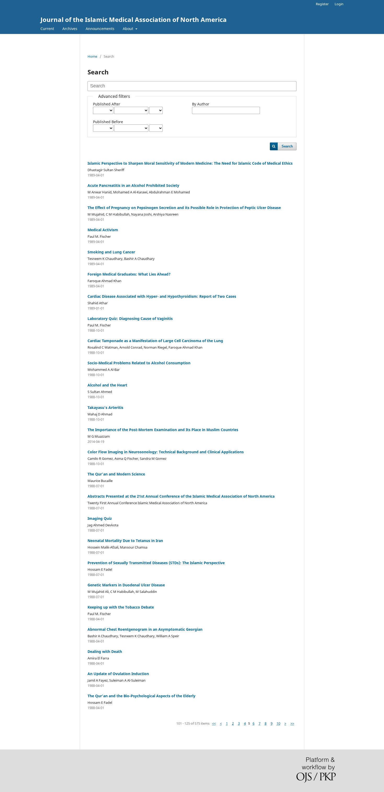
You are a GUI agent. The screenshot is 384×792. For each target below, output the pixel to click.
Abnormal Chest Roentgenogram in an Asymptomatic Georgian (145, 629)
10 (278, 723)
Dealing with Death (105, 651)
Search (287, 146)
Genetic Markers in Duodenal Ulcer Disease (126, 584)
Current (47, 28)
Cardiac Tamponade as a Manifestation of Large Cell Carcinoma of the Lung (155, 340)
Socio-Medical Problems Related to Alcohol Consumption (139, 362)
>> (292, 723)
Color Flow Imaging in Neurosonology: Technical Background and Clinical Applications (166, 451)
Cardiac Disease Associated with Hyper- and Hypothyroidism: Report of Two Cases (162, 296)
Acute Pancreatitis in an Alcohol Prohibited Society (133, 185)
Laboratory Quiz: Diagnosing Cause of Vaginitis (130, 318)
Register (322, 4)
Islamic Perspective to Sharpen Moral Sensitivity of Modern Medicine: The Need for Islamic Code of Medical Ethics (190, 163)
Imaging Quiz (100, 518)
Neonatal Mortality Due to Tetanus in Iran (125, 540)
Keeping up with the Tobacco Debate (121, 607)
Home (92, 56)
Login (339, 4)
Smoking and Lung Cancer (111, 251)
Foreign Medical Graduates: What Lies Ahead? (129, 274)
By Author (200, 104)
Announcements (100, 28)
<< (214, 723)
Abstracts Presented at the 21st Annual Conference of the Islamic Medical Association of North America (181, 496)
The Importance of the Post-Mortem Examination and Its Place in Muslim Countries (163, 429)
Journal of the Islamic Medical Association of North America (133, 19)
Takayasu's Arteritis (105, 407)
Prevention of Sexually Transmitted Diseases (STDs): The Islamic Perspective (156, 562)
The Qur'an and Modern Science (116, 474)
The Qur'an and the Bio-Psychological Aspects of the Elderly (141, 695)
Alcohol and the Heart (107, 385)
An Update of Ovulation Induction (118, 673)
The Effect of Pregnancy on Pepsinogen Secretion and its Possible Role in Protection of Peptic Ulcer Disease (184, 207)
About (128, 28)
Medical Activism (103, 229)
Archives (69, 28)
